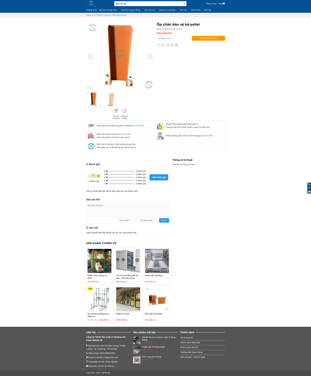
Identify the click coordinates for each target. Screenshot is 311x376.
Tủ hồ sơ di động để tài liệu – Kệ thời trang (127, 276)
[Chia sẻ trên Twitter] (163, 45)
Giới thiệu (196, 10)
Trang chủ (91, 10)
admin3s (179, 29)
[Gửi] (184, 4)
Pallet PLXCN (122, 314)
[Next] (150, 56)
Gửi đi (164, 220)
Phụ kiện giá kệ (119, 15)
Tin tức (183, 10)
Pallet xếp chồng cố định (97, 276)
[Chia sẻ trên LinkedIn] (176, 45)
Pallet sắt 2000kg (153, 275)
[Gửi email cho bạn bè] (168, 45)
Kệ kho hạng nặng (130, 10)
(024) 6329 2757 (107, 353)
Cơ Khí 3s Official (106, 366)
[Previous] (90, 56)
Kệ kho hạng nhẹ (108, 10)
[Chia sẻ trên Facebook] (159, 45)
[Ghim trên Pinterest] (172, 45)
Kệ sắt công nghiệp (108, 362)
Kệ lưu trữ (149, 10)
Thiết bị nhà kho (167, 10)
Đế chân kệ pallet (153, 314)
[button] (211, 3)
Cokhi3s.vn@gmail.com (106, 357)
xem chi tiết (137, 125)
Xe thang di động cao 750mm (98, 315)
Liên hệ (207, 10)
